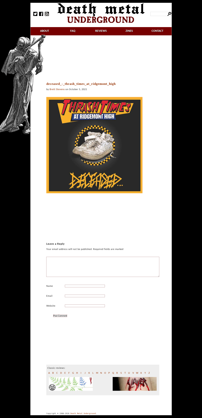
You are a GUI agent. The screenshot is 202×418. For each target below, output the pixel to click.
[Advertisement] (104, 58)
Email (49, 296)
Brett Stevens (57, 89)
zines (129, 31)
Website (50, 306)
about (44, 31)
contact (157, 31)
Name (49, 286)
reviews (101, 31)
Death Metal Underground (83, 413)
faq (72, 31)
